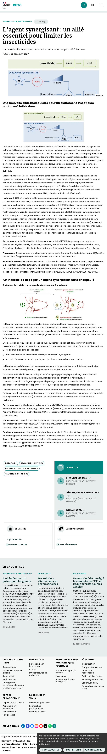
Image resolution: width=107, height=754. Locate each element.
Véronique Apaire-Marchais (82, 494)
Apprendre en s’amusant (9, 707)
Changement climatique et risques (13, 683)
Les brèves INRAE (90, 682)
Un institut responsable (88, 671)
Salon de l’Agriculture (39, 702)
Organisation (88, 664)
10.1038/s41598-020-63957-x (86, 271)
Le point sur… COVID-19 (13, 702)
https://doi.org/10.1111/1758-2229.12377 (25, 446)
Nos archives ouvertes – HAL (93, 687)
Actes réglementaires (93, 679)
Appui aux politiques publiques (65, 680)
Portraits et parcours (92, 676)
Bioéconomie (9, 679)
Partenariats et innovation (36, 665)
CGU (25, 744)
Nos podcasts (9, 711)
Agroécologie (9, 667)
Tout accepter (50, 749)
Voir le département (67, 544)
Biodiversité (44, 574)
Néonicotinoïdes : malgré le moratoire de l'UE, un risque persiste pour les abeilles (88, 582)
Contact (6, 750)
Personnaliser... (93, 749)
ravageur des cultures (32, 463)
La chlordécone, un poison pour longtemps (17, 580)
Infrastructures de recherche (38, 674)
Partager (43, 21)
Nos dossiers (9, 714)
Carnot (32, 669)
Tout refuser (73, 749)
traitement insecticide (16, 474)
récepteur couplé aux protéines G (21, 468)
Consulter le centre (17, 544)
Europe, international (92, 667)
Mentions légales (11, 744)
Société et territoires (13, 688)
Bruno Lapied (74, 510)
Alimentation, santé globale (17, 21)
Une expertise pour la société (66, 671)
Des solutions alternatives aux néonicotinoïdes (48, 581)
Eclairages (61, 676)
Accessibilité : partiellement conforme (22, 747)
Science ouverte (37, 711)
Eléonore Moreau (76, 478)
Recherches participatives (36, 707)
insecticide (10, 463)
